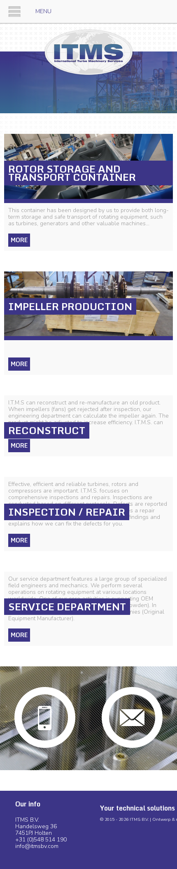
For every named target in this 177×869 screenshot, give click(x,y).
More (19, 240)
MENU (43, 11)
